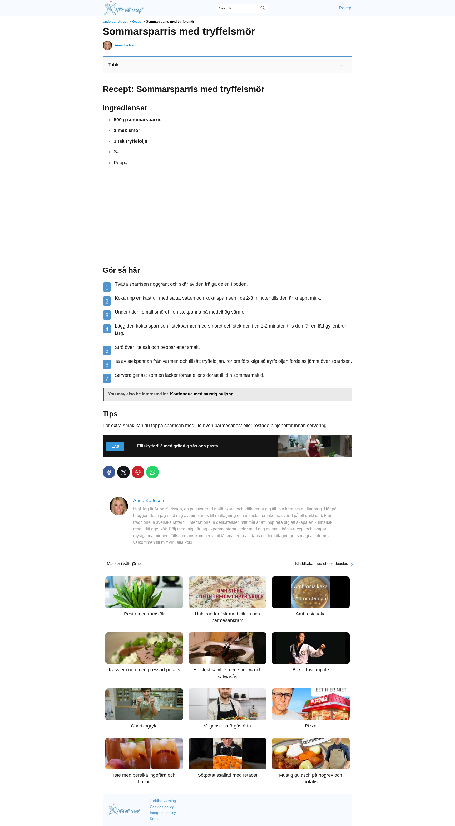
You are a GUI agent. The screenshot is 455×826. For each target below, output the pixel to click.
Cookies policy (162, 807)
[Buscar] (262, 8)
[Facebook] (109, 472)
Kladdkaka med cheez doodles (321, 563)
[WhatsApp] (152, 472)
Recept (345, 8)
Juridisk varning (163, 801)
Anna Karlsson (126, 45)
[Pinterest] (138, 472)
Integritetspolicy (163, 812)
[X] (123, 472)
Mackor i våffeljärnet (124, 563)
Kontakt (156, 819)
